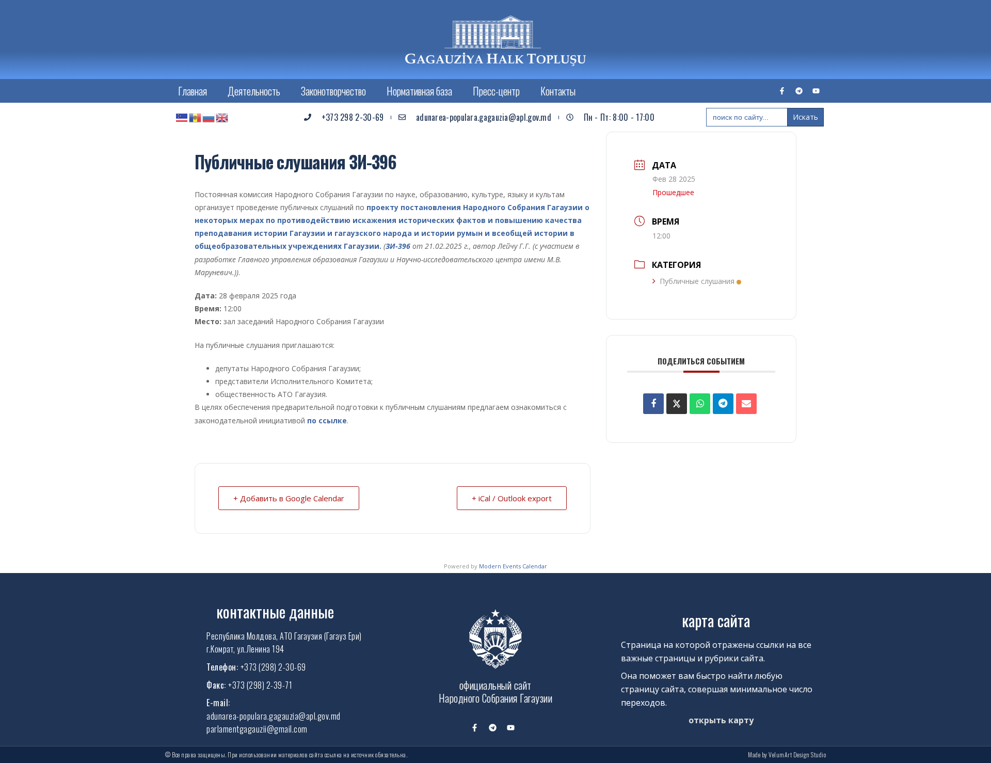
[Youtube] (816, 91)
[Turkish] (182, 117)
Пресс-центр (496, 91)
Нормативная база (419, 91)
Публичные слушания (697, 281)
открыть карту (721, 720)
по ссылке (327, 420)
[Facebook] (653, 403)
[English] (222, 117)
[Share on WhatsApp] (700, 403)
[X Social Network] (676, 403)
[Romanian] (195, 117)
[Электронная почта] (746, 403)
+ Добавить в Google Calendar (288, 498)
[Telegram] (799, 91)
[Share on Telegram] (723, 403)
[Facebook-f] (782, 91)
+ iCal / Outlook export (512, 498)
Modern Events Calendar (513, 566)
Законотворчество (333, 91)
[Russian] (209, 117)
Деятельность (254, 91)
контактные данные (275, 611)
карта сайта (716, 620)
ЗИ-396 (398, 246)
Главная (192, 91)
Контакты (558, 91)
